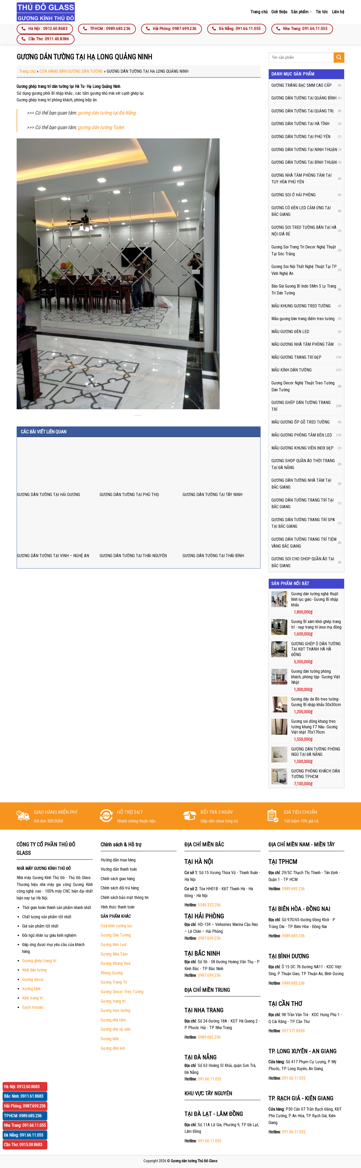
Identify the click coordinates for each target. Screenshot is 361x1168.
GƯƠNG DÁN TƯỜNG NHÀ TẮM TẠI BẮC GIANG (301, 484)
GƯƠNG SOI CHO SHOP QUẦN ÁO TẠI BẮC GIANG (302, 562)
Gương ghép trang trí (39, 960)
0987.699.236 (209, 938)
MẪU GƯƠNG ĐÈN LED (290, 331)
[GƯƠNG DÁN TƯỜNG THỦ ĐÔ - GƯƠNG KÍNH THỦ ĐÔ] (46, 11)
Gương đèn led (113, 1048)
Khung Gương (112, 972)
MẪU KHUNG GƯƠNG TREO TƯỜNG (301, 305)
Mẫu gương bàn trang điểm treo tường (303, 318)
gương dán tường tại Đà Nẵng (107, 113)
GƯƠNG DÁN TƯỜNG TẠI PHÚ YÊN (300, 136)
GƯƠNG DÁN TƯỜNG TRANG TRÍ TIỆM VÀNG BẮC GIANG (303, 543)
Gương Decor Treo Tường (122, 991)
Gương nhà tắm (113, 1019)
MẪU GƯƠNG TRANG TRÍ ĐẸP (296, 357)
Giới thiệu (279, 11)
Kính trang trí (32, 998)
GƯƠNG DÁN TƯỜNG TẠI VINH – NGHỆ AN (53, 555)
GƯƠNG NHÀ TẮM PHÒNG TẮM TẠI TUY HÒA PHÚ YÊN (301, 179)
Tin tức (322, 11)
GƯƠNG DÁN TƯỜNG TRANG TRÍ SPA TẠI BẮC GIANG (303, 523)
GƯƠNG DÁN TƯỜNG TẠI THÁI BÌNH (213, 555)
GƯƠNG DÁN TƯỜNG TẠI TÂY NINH (212, 494)
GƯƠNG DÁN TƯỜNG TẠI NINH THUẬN (304, 149)
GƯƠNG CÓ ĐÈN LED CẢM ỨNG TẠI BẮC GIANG (301, 211)
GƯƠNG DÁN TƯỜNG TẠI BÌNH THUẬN (304, 162)
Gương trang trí (113, 1001)
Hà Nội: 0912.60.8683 (22, 1086)
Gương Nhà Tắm (114, 954)
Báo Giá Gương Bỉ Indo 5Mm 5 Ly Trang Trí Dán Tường (303, 290)
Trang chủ (259, 11)
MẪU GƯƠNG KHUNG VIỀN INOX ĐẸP (302, 448)
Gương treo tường (115, 1010)
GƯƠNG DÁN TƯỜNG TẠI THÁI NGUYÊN (133, 555)
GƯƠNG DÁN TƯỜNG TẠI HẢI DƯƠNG (48, 494)
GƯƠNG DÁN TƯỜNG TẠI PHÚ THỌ (129, 494)
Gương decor (33, 979)
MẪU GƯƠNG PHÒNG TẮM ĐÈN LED (301, 435)
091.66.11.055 (209, 1078)
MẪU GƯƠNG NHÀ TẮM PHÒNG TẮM (302, 344)
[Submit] (339, 57)
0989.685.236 (209, 1037)
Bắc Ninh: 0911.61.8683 (23, 1096)
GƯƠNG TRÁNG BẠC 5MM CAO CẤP (301, 85)
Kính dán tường (34, 969)
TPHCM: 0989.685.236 (23, 1115)
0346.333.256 (209, 904)
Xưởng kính (31, 988)
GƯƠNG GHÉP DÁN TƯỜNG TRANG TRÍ (301, 406)
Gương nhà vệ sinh (116, 1029)
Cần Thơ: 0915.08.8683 (23, 1144)
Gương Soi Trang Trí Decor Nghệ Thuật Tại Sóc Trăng (303, 250)
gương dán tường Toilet (101, 127)
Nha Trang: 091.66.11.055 (25, 1125)
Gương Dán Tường (116, 935)
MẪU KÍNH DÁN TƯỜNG (291, 369)
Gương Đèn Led (113, 944)
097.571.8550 (293, 1030)
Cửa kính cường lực (117, 925)
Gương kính (110, 1038)
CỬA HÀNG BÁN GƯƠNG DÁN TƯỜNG (71, 71)
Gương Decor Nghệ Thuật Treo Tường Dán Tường (303, 386)
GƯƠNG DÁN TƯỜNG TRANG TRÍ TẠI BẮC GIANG (302, 504)
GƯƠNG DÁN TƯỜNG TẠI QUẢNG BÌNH (303, 98)
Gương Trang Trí (114, 982)
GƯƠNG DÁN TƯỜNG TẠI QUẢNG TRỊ (302, 110)
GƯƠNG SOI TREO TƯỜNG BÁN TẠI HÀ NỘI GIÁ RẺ (303, 231)
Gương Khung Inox (116, 963)
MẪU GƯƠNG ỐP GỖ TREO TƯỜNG (300, 422)
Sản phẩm (299, 11)
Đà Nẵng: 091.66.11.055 (23, 1135)
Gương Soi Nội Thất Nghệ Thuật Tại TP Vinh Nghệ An (304, 270)
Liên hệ (338, 11)
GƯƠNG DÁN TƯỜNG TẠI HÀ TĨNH (300, 123)
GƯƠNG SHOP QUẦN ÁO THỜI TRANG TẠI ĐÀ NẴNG (303, 464)
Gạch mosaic (33, 1007)
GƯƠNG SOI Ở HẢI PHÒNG (293, 194)
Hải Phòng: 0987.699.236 (25, 1105)
